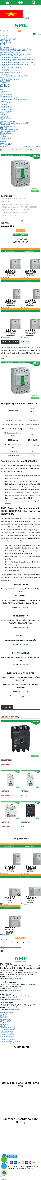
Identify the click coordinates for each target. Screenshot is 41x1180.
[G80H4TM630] (30, 322)
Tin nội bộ (3, 146)
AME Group (17, 574)
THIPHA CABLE (5, 113)
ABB (1, 88)
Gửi (2, 951)
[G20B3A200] (10, 857)
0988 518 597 (12, 997)
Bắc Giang (3, 1016)
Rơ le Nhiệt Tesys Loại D (8, 71)
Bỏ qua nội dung (5, 6)
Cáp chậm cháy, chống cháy (9, 98)
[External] (9, 1158)
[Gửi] (1, 1176)
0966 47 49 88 (12, 988)
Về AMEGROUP (5, 1021)
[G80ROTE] (10, 888)
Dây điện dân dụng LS (7, 111)
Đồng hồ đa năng (5, 42)
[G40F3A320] (30, 857)
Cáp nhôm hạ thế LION (7, 125)
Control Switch (5, 86)
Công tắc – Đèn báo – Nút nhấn (10, 67)
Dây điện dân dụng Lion (7, 126)
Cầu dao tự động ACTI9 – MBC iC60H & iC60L (15, 54)
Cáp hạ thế (3, 114)
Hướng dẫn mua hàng (7, 1029)
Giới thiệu (3, 136)
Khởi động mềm (5, 41)
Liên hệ (2, 143)
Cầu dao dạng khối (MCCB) (9, 61)
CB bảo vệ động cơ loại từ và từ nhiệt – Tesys (15, 49)
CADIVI (2, 93)
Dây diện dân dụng (6, 118)
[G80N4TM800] (10, 919)
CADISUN (3, 128)
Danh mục (5, 36)
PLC (1, 46)
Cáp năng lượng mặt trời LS (9, 109)
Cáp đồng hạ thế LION (7, 121)
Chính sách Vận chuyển (8, 1039)
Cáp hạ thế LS (4, 104)
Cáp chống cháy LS (6, 106)
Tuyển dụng (4, 145)
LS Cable (3, 101)
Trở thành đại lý (5, 1019)
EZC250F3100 (6, 760)
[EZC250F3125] (30, 810)
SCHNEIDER (4, 37)
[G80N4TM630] (10, 262)
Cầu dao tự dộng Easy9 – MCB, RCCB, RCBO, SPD (17, 59)
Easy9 (2, 78)
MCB (1, 89)
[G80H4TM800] (10, 322)
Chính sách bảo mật (6, 1036)
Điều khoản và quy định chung (10, 1043)
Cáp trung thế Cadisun (7, 131)
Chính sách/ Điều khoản (8, 1034)
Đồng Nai (3, 1018)
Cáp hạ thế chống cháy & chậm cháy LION (14, 123)
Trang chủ (6, 150)
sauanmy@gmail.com (14, 979)
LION (1, 119)
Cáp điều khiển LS (6, 108)
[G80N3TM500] (30, 292)
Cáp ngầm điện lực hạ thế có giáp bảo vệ (13, 99)
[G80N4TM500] (30, 262)
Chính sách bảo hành (7, 1038)
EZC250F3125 (26, 822)
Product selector (5, 138)
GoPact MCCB (5, 81)
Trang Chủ (3, 135)
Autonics (3, 83)
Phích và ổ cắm (5, 74)
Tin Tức (2, 141)
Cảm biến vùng (5, 84)
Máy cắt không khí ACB (8, 39)
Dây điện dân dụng (6, 94)
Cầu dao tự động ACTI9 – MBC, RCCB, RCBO (15, 57)
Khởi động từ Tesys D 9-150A (10, 72)
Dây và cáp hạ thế (6, 96)
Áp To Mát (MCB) (6, 47)
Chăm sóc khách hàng (7, 1028)
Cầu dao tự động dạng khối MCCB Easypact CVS (16, 62)
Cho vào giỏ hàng (20, 235)
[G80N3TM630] (10, 292)
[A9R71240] (10, 779)
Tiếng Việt (26, 18)
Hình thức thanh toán (7, 1031)
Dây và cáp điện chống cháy (9, 130)
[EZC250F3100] (20, 739)
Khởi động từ (4, 69)
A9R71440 (5, 822)
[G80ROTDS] (30, 888)
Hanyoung (3, 91)
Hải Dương (3, 1014)
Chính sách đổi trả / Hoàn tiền (10, 1041)
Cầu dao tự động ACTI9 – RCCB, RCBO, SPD (15, 51)
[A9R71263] (30, 779)
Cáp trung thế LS (5, 103)
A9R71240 (5, 791)
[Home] (20, 26)
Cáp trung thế (4, 116)
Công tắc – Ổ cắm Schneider (9, 79)
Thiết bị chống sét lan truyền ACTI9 (11, 52)
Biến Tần (3, 44)
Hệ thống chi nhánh (6, 1012)
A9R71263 (25, 791)
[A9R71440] (10, 810)
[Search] (19, 31)
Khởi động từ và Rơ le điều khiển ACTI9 (13, 76)
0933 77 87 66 (21, 242)
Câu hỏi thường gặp (6, 1033)
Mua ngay (20, 230)
